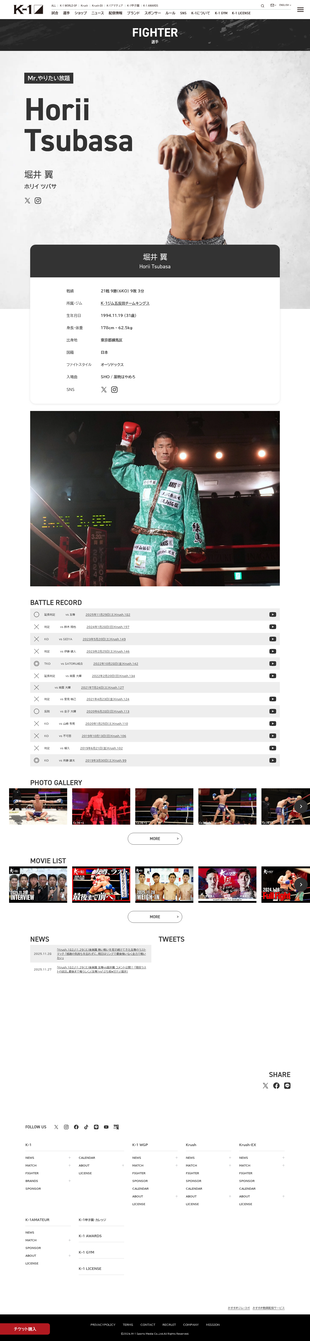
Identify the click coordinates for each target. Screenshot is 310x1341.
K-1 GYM (221, 13)
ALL (54, 6)
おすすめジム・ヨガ (239, 1307)
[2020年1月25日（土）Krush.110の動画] (272, 723)
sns (183, 13)
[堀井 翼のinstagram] (37, 200)
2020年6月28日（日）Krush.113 (107, 711)
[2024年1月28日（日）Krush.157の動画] (272, 626)
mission (213, 1324)
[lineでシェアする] (287, 1085)
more (166, 839)
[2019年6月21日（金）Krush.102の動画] (272, 748)
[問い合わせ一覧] (273, 5)
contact (147, 1324)
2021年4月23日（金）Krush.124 (107, 699)
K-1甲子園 (133, 6)
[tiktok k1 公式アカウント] (86, 1127)
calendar (87, 1157)
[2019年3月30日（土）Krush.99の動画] (272, 760)
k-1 (92, 1220)
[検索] (264, 5)
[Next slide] (301, 806)
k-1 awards (90, 1236)
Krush (84, 6)
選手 (66, 13)
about (84, 1165)
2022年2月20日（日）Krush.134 (113, 675)
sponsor (33, 1188)
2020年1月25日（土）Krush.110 (106, 723)
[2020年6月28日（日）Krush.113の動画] (272, 711)
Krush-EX (97, 6)
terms (128, 1324)
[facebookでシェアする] (276, 1085)
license (85, 1173)
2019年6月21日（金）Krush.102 (101, 748)
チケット (25, 1329)
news (29, 1157)
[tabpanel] (38, 806)
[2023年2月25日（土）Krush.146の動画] (272, 651)
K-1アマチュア (115, 6)
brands (31, 1180)
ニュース (97, 13)
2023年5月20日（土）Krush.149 (104, 639)
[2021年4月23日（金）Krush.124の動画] (272, 699)
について (200, 13)
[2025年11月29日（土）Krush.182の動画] (272, 614)
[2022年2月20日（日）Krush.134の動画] (272, 676)
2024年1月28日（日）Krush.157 (107, 626)
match (31, 1165)
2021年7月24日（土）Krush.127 (102, 687)
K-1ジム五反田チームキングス (125, 303)
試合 (55, 13)
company (191, 1324)
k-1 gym (86, 1252)
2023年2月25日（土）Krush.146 (108, 651)
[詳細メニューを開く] (300, 9)
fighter (32, 1173)
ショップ (81, 13)
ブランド (133, 13)
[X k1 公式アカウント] (56, 1127)
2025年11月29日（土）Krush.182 (108, 614)
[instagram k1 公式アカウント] (66, 1127)
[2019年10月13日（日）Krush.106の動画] (272, 735)
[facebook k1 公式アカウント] (76, 1127)
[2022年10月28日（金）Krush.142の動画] (272, 663)
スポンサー (153, 13)
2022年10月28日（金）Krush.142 (115, 663)
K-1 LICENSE (241, 13)
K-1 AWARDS (150, 6)
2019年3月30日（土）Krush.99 (105, 760)
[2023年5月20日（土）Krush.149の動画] (272, 639)
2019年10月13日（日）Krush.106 (104, 735)
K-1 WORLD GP (68, 6)
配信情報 (115, 13)
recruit (169, 1324)
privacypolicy (103, 1324)
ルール (170, 13)
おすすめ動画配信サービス (269, 1307)
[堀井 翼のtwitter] (27, 200)
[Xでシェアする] (265, 1085)
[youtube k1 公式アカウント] (106, 1127)
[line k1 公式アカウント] (96, 1127)
